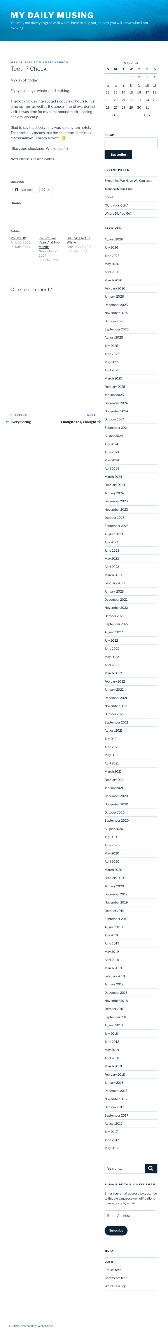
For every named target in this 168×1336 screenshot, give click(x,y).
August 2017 (113, 1123)
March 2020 (113, 870)
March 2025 (113, 378)
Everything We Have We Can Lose (128, 180)
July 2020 (111, 837)
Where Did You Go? (118, 213)
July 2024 (111, 444)
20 (116, 100)
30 (139, 107)
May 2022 (112, 657)
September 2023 (117, 526)
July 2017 (111, 1131)
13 (115, 92)
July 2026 (111, 247)
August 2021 (113, 730)
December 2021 (116, 698)
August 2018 (114, 1025)
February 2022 (115, 681)
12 (107, 92)
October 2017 (114, 1107)
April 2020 (112, 861)
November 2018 (116, 1000)
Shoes (109, 197)
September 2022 (116, 624)
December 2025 (116, 305)
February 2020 (115, 878)
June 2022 (112, 648)
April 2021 (112, 763)
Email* (109, 135)
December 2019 (116, 894)
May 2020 (112, 853)
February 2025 (115, 386)
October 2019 (114, 910)
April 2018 (112, 1058)
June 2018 (112, 1041)
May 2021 (112, 755)
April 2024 (112, 468)
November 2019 (116, 902)
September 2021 (116, 722)
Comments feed (116, 1278)
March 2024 (113, 476)
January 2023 (114, 591)
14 (123, 92)
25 (154, 100)
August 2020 (114, 829)
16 (139, 92)
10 (147, 85)
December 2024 (116, 403)
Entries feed (113, 1270)
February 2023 (115, 583)
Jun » (147, 115)
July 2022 (111, 640)
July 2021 (111, 739)
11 (154, 85)
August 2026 (114, 239)
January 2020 (114, 886)
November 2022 (116, 607)
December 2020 (116, 796)
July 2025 (111, 346)
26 (108, 107)
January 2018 (114, 1082)
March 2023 (113, 575)
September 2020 (117, 820)
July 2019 (111, 935)
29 (131, 107)
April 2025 (112, 370)
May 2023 (112, 558)
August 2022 (114, 632)
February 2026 (115, 288)
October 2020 (115, 812)
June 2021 (112, 747)
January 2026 (114, 296)
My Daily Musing (52, 15)
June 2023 (112, 550)
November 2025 (116, 313)
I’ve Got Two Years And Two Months (49, 242)
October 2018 (114, 1009)
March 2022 (113, 673)
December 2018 (116, 992)
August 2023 (114, 534)
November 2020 (116, 804)
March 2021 (113, 771)
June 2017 (112, 1140)
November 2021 (116, 706)
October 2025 (114, 321)
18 (154, 92)
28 (123, 107)
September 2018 (116, 1017)
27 (115, 107)
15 (131, 92)
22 (131, 100)
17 (147, 92)
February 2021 (115, 780)
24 (147, 100)
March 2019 (113, 968)
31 (147, 107)
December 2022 (116, 599)
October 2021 (114, 714)
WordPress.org (115, 1286)
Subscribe (116, 1230)
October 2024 (114, 419)
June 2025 (112, 354)
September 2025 (117, 329)
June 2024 (112, 452)
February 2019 (115, 976)
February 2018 (115, 1074)
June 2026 (112, 256)
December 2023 (116, 501)
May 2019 (112, 951)
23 (139, 100)
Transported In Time (119, 189)
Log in (109, 1261)
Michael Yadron (53, 62)
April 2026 (112, 272)
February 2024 (115, 485)
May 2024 (112, 460)
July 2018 (111, 1033)
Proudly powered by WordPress (31, 1326)
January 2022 (114, 689)
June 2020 (112, 845)
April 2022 (112, 665)
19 (108, 100)
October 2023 (114, 517)
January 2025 (114, 395)
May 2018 (112, 1050)
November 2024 (116, 411)
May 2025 (112, 362)
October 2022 (114, 616)
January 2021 (114, 788)
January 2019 (114, 984)
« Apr (115, 115)
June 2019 (112, 943)
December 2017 (116, 1090)
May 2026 (112, 264)
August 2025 (114, 337)
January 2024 (114, 493)
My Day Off (18, 238)
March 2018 (113, 1066)
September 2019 (116, 919)
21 (123, 100)
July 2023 (111, 542)
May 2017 (112, 1148)
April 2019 (112, 960)
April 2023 (112, 566)
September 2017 (116, 1115)
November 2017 (116, 1099)
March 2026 (113, 280)
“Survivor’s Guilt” (116, 205)
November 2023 (116, 509)
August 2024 (114, 436)
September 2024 (117, 427)
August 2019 (114, 927)
